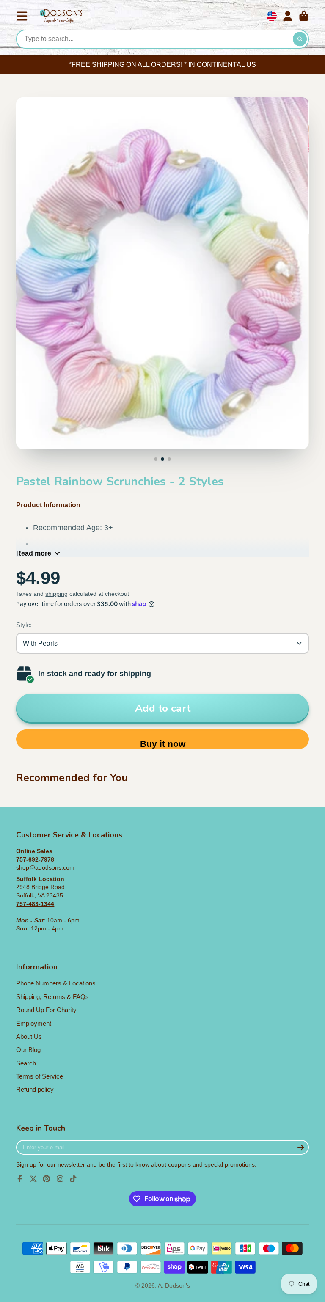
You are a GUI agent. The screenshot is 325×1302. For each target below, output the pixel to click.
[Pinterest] (46, 1179)
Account (288, 16)
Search (26, 1063)
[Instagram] (60, 1179)
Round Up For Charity (46, 1009)
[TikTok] (73, 1179)
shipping (56, 593)
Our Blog (28, 1049)
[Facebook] (20, 1179)
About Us (29, 1036)
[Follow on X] (33, 1179)
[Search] (300, 39)
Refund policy (35, 1089)
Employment (33, 1023)
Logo (61, 16)
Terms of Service (39, 1076)
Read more (33, 553)
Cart (304, 16)
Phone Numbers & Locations (56, 983)
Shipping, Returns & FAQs (52, 996)
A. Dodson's (174, 1285)
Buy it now (162, 744)
